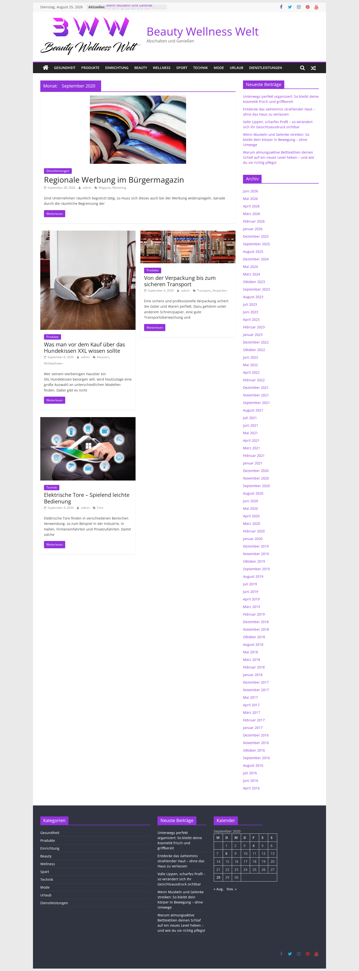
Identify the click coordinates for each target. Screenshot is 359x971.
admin (87, 188)
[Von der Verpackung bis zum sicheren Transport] (188, 233)
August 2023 (253, 296)
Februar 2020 (254, 531)
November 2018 (256, 629)
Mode (219, 67)
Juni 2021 (250, 425)
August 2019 (253, 576)
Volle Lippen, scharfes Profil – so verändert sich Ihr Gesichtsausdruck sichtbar (181, 879)
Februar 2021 (254, 455)
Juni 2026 (250, 191)
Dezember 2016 (256, 735)
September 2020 (256, 485)
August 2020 (253, 493)
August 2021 (253, 410)
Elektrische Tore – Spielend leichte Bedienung (86, 498)
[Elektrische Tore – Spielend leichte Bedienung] (88, 420)
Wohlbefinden (53, 363)
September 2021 (256, 402)
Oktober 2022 (254, 349)
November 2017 (256, 689)
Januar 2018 (253, 674)
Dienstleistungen (265, 67)
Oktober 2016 (254, 750)
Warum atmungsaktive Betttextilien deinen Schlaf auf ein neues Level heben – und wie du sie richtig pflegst (278, 157)
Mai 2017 (250, 697)
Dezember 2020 (256, 470)
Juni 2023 (250, 312)
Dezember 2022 (256, 342)
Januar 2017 (253, 727)
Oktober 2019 (254, 561)
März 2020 (251, 523)
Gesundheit (64, 67)
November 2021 (256, 395)
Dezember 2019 (256, 546)
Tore (100, 508)
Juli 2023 (250, 304)
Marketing (119, 188)
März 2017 (251, 712)
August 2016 (253, 765)
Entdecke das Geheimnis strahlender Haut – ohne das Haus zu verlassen (181, 860)
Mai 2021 (250, 433)
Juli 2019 (250, 584)
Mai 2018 (250, 652)
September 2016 (256, 757)
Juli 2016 (250, 773)
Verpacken (219, 290)
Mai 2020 (250, 508)
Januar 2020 (253, 538)
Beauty (140, 67)
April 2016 (251, 788)
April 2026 (251, 206)
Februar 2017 (254, 720)
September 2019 (256, 569)
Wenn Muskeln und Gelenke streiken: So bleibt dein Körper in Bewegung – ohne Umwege (276, 139)
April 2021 (251, 440)
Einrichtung (116, 67)
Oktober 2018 (254, 637)
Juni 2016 (250, 780)
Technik (200, 67)
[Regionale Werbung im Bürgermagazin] (138, 98)
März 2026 (251, 213)
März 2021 (251, 448)
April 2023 (251, 319)
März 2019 (251, 606)
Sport (181, 67)
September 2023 (256, 289)
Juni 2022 (250, 357)
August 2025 (253, 251)
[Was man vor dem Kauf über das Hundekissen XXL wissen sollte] (88, 233)
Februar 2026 (254, 221)
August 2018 (253, 644)
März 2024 (251, 274)
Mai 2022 (250, 365)
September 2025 (256, 244)
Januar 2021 (253, 463)
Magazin (104, 188)
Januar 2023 (253, 334)
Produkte (90, 67)
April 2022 (251, 372)
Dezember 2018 (256, 621)
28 (218, 877)
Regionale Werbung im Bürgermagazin (114, 179)
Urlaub (236, 67)
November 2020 (256, 478)
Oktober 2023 (254, 281)
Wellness (161, 67)
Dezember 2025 (256, 236)
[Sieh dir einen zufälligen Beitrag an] (313, 68)
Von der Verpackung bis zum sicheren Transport (180, 281)
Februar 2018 (254, 667)
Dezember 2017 (256, 682)
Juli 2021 (250, 417)
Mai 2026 (250, 198)
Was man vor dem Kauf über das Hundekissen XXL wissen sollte (84, 347)
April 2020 (251, 516)
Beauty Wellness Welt (203, 31)
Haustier (103, 357)
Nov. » (232, 889)
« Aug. (219, 889)
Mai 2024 (250, 266)
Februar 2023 (254, 327)
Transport (204, 290)
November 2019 (256, 553)
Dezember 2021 (256, 387)
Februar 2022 (254, 380)
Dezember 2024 (256, 259)
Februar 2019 (254, 614)
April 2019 (251, 599)
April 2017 (251, 705)
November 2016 (256, 742)
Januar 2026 (253, 228)
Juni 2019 (250, 591)
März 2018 (251, 659)
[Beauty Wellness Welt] (45, 68)
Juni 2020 (250, 501)
